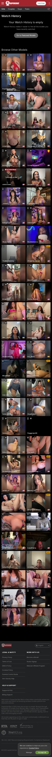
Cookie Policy (34, 748)
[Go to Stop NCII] (15, 732)
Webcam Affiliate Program (36, 666)
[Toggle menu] (2, 3)
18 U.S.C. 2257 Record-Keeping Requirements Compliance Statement (25, 740)
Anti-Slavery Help (8, 679)
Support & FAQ (7, 690)
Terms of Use (7, 661)
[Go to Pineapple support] (4, 732)
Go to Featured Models (26, 35)
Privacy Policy (7, 657)
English (40, 645)
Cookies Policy (7, 670)
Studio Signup (32, 661)
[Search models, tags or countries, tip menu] (48, 9)
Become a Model (33, 657)
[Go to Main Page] (15, 3)
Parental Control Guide (10, 674)
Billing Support (7, 695)
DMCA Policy (6, 666)
